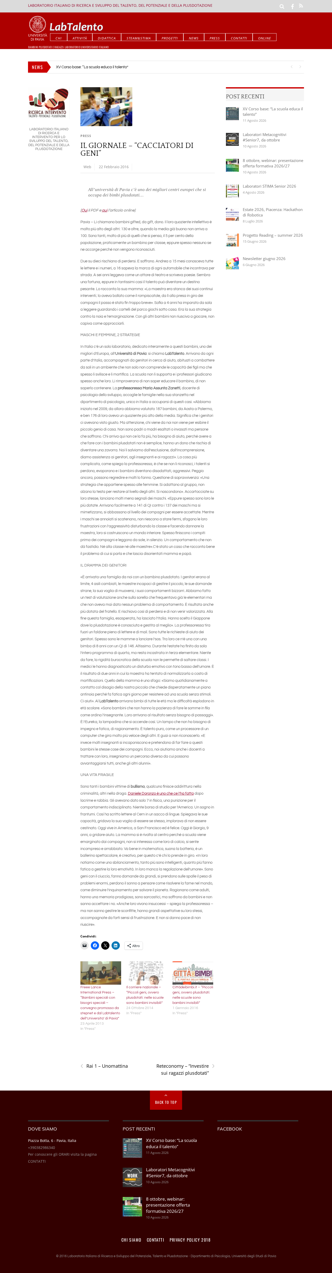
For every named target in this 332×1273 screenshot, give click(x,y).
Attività (80, 38)
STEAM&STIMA (139, 38)
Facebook (229, 1129)
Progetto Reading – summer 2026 (273, 235)
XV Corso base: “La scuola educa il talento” (273, 111)
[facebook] (292, 6)
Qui (84, 210)
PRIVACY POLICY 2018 (190, 1240)
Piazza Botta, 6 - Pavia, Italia (52, 1140)
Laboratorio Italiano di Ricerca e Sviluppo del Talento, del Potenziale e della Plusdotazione (120, 5)
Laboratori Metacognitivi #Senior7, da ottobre (94, 67)
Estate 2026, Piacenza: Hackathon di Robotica (273, 212)
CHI (59, 38)
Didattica (107, 38)
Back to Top (166, 1102)
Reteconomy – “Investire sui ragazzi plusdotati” (185, 1069)
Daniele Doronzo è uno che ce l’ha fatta (161, 793)
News (194, 38)
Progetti (170, 38)
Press (215, 38)
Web (87, 166)
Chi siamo (131, 1240)
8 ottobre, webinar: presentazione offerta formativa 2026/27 (273, 163)
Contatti (239, 38)
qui (104, 210)
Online (264, 38)
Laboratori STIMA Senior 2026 (269, 186)
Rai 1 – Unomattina (104, 1066)
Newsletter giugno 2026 (264, 258)
